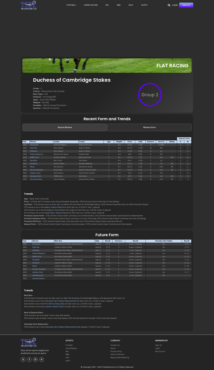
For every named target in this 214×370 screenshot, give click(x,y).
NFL (67, 351)
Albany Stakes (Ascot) (54, 207)
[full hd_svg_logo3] (29, 1)
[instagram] (35, 359)
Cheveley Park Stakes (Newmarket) (60, 301)
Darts (68, 361)
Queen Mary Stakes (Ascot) (56, 213)
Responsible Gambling (119, 357)
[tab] (64, 127)
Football (69, 345)
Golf (67, 357)
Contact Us (115, 345)
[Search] (169, 5)
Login (157, 348)
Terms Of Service (117, 354)
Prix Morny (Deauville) (54, 304)
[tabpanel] (107, 160)
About (113, 348)
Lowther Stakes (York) (54, 306)
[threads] (41, 359)
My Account (160, 351)
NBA (67, 354)
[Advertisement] (107, 33)
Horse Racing (71, 348)
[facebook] (29, 359)
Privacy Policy (116, 351)
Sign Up (158, 345)
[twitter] (23, 359)
